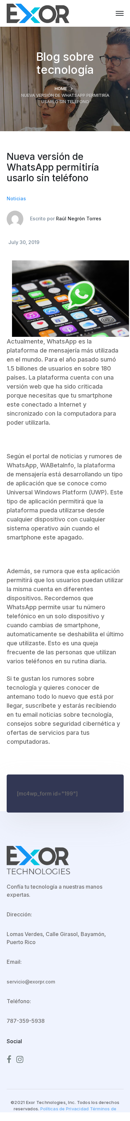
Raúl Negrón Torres (78, 218)
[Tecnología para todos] (38, 12)
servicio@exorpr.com (31, 981)
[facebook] (9, 1060)
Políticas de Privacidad (64, 1108)
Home (61, 88)
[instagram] (19, 1060)
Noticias (16, 198)
